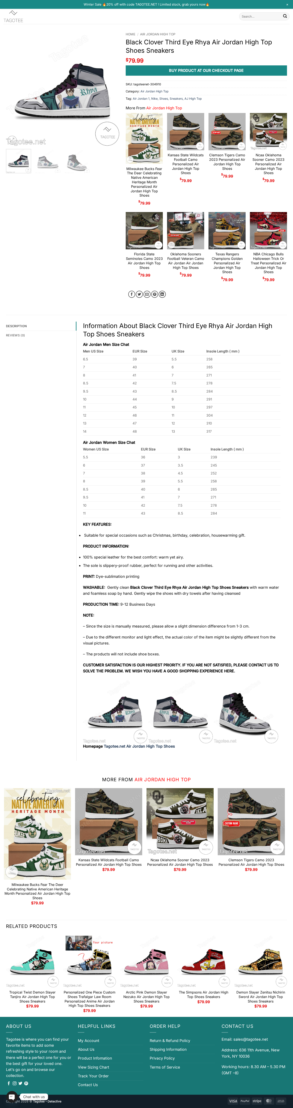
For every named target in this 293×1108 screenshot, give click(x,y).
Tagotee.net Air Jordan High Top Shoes (139, 746)
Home (130, 34)
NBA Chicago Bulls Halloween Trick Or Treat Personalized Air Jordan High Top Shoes (268, 263)
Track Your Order (93, 1076)
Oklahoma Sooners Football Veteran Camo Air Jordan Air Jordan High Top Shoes (185, 260)
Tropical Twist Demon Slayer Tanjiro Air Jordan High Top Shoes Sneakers (32, 996)
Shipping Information (168, 1049)
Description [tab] (16, 326)
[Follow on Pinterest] (26, 1084)
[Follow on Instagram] (15, 1084)
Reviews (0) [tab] (15, 335)
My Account (88, 1040)
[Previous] (14, 89)
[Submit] (285, 16)
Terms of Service (165, 1067)
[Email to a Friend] (147, 294)
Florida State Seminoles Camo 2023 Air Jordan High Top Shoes (144, 260)
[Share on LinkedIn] (162, 294)
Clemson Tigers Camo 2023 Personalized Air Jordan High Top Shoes (227, 161)
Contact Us (88, 1084)
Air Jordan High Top (157, 34)
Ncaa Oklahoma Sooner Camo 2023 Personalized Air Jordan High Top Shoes (268, 164)
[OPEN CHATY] (12, 1097)
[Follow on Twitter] (20, 1084)
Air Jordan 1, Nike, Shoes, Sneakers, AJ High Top (167, 98)
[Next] (112, 89)
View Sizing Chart (93, 1067)
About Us (86, 1049)
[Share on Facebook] (131, 294)
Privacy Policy (162, 1058)
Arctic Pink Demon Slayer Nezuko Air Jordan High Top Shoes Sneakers (146, 996)
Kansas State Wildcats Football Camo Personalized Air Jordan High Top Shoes (186, 164)
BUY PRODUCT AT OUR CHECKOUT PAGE (206, 70)
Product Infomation (95, 1058)
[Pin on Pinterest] (154, 294)
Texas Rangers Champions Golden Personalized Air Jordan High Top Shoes (227, 263)
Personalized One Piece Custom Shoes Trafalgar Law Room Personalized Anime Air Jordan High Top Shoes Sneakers (89, 999)
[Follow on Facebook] (9, 1084)
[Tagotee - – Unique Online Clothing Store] (24, 16)
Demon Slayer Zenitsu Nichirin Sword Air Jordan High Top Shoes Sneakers (260, 996)
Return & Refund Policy (170, 1040)
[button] (12, 140)
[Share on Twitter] (139, 294)
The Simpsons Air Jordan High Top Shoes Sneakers (203, 994)
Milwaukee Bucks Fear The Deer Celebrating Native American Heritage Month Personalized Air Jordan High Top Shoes (144, 182)
